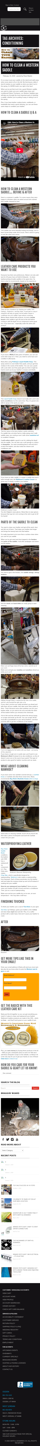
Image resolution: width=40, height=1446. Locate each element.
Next (36, 1116)
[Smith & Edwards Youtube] (17, 1139)
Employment (8, 1342)
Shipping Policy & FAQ (12, 1326)
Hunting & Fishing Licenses (14, 1363)
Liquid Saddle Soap (10, 399)
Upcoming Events (10, 1350)
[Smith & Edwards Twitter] (7, 1139)
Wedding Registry (10, 1330)
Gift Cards (7, 1333)
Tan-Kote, (4, 910)
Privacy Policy (9, 1336)
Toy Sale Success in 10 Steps (24, 1185)
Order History (9, 1306)
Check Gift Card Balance (13, 1309)
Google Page (15, 1434)
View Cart (7, 1293)
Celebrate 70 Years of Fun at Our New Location (24, 1200)
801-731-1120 (7, 1395)
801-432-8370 (7, 1410)
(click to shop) (24, 779)
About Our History (11, 1366)
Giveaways (7, 1353)
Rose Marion (27, 76)
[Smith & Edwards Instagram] (12, 1139)
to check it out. (9, 1058)
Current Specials (10, 1356)
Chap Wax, (4, 875)
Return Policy (9, 1323)
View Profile (8, 1300)
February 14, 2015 (9, 76)
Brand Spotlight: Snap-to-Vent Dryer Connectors (25, 1228)
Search (35, 1088)
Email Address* (9, 975)
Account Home (9, 1296)
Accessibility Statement (13, 1317)
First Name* (8, 983)
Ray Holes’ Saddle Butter (4, 851)
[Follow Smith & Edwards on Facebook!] (3, 1139)
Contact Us (8, 1369)
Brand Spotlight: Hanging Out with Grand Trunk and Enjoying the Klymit (25, 1270)
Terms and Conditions (12, 1339)
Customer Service (11, 1320)
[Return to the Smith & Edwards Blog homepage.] (4, 28)
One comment (7, 1073)
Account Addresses (11, 1303)
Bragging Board (10, 1360)
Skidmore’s (14, 877)
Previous (3, 1116)
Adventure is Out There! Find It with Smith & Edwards (25, 1214)
